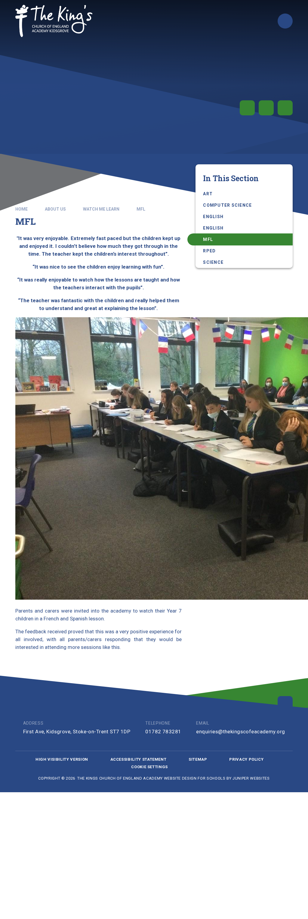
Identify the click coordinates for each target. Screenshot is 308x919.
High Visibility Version (61, 759)
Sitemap (198, 759)
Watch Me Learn (101, 209)
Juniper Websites (251, 778)
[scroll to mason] (285, 703)
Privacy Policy (246, 759)
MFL (141, 209)
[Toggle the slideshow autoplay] (247, 107)
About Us (55, 209)
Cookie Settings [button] (149, 767)
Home (21, 209)
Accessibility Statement (138, 759)
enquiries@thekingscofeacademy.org (240, 732)
